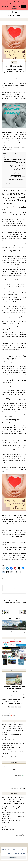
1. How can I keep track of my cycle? (18, 163)
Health (14, 62)
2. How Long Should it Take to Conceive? (18, 166)
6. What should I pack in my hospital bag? (18, 177)
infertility (6, 588)
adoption (6, 586)
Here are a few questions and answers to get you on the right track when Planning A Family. (14, 159)
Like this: (10, 183)
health (17, 586)
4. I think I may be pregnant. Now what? (18, 171)
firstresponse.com (9, 247)
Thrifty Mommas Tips (14, 10)
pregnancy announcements (10, 349)
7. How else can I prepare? (17, 179)
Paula (18, 78)
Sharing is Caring (12, 181)
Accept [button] (23, 6)
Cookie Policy (10, 854)
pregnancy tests (7, 590)
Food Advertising (17, 775)
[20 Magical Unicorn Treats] (22, 612)
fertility (11, 586)
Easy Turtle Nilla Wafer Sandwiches (12, 728)
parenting (12, 588)
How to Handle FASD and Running (14, 632)
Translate (14, 715)
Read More (14, 8)
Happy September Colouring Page (12, 734)
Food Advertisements (15, 788)
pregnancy (19, 588)
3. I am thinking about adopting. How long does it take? (18, 169)
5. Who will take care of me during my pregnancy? (18, 174)
